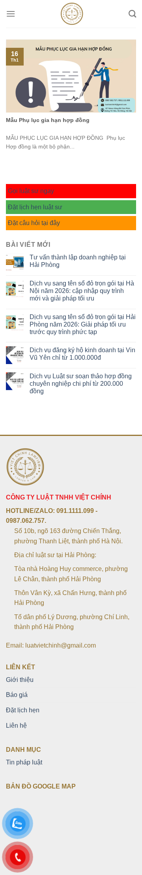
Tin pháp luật (24, 762)
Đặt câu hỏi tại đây (34, 223)
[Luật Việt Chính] (72, 14)
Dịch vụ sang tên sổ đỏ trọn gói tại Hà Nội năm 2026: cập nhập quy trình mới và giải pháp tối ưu (82, 291)
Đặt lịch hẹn (22, 710)
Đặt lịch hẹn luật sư (35, 207)
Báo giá (17, 694)
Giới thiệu (20, 679)
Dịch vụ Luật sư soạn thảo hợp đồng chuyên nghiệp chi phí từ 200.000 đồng (81, 383)
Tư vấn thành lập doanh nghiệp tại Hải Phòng (78, 261)
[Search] (132, 13)
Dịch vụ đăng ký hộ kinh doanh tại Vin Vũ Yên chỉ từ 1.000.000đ (82, 354)
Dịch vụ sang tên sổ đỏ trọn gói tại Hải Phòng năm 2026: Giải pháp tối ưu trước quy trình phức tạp (83, 324)
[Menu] (10, 13)
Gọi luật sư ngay (31, 191)
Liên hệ (16, 725)
